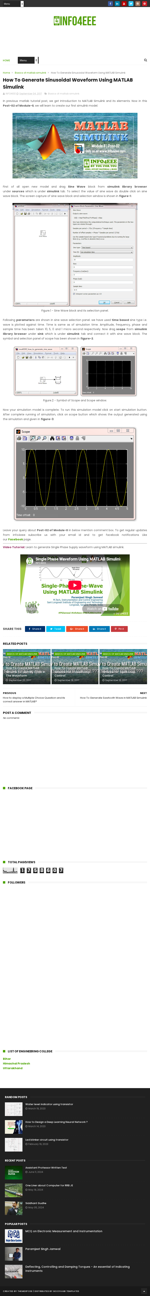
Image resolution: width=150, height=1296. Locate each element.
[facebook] (110, 3)
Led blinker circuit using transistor (46, 1140)
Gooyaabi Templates (66, 1291)
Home (6, 60)
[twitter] (131, 3)
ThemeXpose (25, 1291)
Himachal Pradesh (16, 1063)
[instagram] (137, 3)
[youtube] (124, 3)
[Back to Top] (144, 1291)
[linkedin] (117, 3)
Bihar (7, 1059)
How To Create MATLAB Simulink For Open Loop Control (119, 672)
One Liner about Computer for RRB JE (49, 1185)
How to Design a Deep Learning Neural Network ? (56, 1122)
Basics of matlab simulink (30, 72)
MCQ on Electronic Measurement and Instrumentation (63, 1231)
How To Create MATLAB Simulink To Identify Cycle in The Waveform (25, 672)
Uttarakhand (12, 1068)
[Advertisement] (75, 41)
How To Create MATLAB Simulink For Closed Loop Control (72, 672)
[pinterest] (144, 3)
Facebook (15, 539)
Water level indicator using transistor (49, 1104)
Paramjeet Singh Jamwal (43, 1249)
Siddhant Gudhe (35, 1203)
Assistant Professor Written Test (46, 1168)
